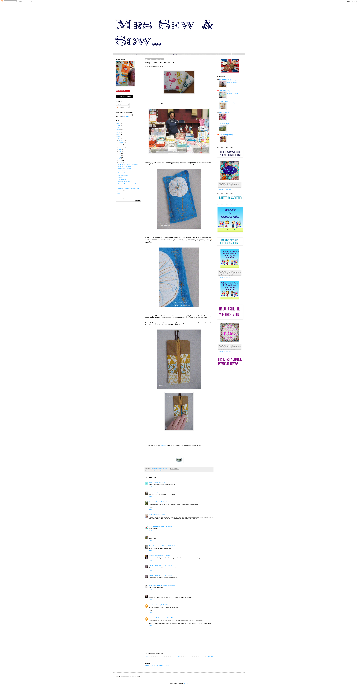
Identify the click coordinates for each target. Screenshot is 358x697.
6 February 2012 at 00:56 (168, 585)
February (121, 162)
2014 (118, 134)
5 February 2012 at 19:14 (157, 536)
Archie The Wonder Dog (155, 546)
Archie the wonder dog (225, 79)
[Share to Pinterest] (178, 469)
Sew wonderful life (224, 123)
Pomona (151, 501)
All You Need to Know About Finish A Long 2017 (205, 54)
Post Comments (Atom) (157, 659)
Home (115, 54)
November (121, 142)
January (121, 191)
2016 (118, 130)
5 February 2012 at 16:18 (159, 514)
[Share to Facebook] (176, 469)
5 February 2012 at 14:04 (159, 482)
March (120, 160)
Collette (151, 595)
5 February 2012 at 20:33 (168, 546)
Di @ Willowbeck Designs (226, 134)
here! (174, 104)
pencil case (168, 323)
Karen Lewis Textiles (154, 618)
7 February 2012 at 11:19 (167, 618)
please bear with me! (231, 113)
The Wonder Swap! (123, 179)
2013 (118, 136)
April (120, 158)
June (120, 153)
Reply (150, 486)
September (121, 147)
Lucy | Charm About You (155, 585)
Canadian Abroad (153, 565)
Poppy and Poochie (224, 112)
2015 (118, 132)
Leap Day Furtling (231, 102)
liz (149, 536)
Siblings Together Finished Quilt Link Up (180, 54)
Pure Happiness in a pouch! (125, 166)
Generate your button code (225, 189)
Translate (128, 116)
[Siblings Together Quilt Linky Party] (229, 299)
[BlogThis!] (172, 469)
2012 (118, 138)
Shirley (151, 514)
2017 (118, 127)
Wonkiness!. (121, 177)
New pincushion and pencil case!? (127, 184)
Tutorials (228, 54)
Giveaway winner (231, 135)
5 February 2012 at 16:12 (160, 501)
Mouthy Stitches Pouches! (124, 168)
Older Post (210, 656)
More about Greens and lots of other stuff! (128, 188)
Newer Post (148, 656)
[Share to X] (174, 469)
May (120, 155)
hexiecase (163, 445)
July (120, 151)
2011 (118, 193)
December (121, 140)
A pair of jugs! (121, 170)
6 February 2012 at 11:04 (160, 595)
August (120, 149)
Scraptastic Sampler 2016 (146, 54)
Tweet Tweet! (121, 173)
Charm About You (224, 90)
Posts (119, 104)
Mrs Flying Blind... (153, 526)
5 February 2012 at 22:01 (163, 555)
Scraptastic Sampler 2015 (161, 54)
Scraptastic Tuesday (132, 54)
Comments (121, 107)
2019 (118, 123)
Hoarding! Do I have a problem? (126, 186)
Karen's (180, 164)
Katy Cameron (153, 555)
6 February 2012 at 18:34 (162, 605)
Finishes (235, 54)
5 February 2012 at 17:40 (165, 526)
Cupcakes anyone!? (123, 175)
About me (122, 54)
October (121, 145)
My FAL (221, 54)
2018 (118, 125)
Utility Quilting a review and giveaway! (128, 164)
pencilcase (154, 470)
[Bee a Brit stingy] (230, 72)
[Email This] (171, 469)
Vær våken (152, 605)
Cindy (150, 482)
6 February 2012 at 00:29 (165, 565)
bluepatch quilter (223, 101)
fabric (150, 470)
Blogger (186, 683)
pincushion (159, 470)
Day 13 (228, 124)
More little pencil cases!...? (125, 181)
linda (150, 492)
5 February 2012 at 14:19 (158, 492)
